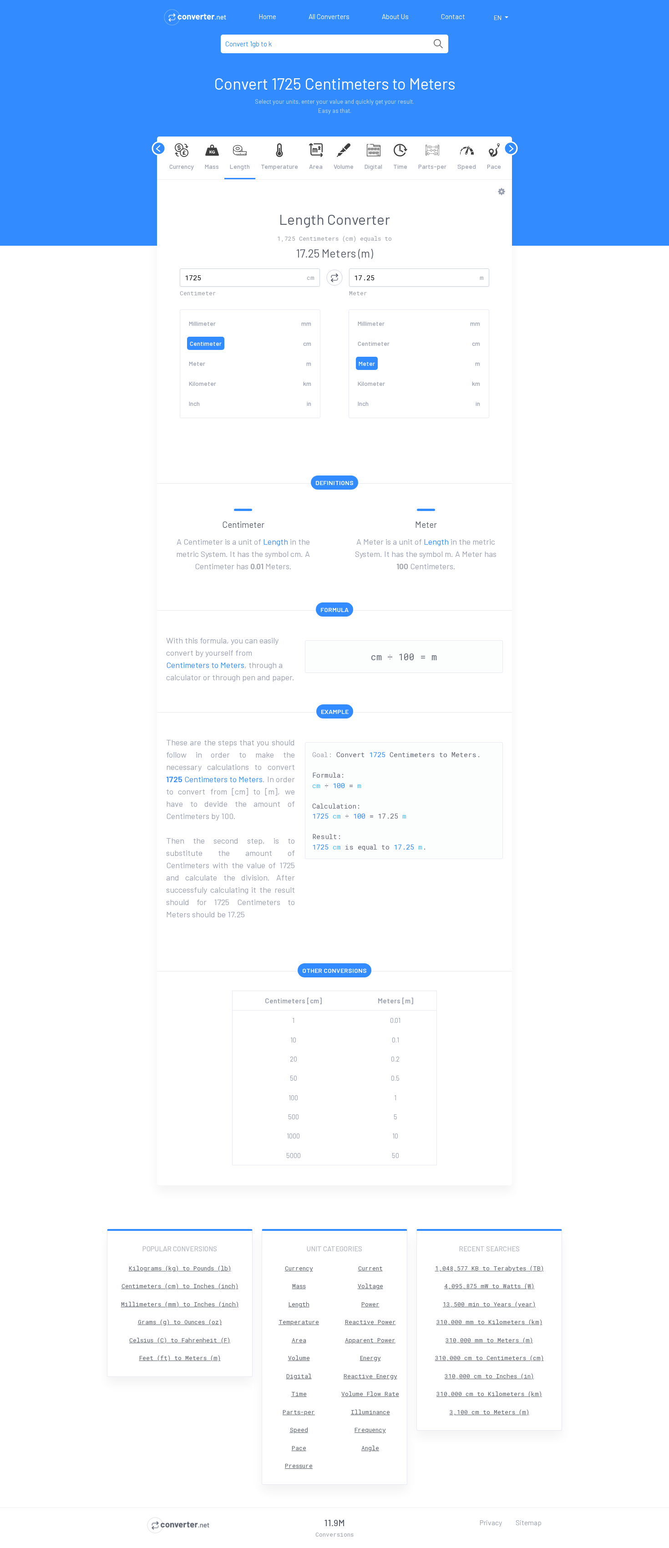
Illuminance (370, 1412)
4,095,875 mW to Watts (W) (489, 1286)
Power (370, 1304)
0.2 (395, 1059)
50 (293, 1078)
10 (293, 1040)
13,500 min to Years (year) (489, 1304)
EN (498, 17)
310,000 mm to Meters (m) (489, 1340)
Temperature (279, 166)
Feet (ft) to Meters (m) (180, 1358)
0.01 (395, 1020)
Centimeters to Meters (205, 665)
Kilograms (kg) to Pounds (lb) (180, 1268)
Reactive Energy (370, 1376)
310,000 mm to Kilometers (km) (489, 1322)
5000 (293, 1155)
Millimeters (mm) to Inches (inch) (180, 1304)
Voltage (370, 1286)
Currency (181, 166)
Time (400, 166)
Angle (370, 1448)
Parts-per (432, 166)
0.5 (395, 1078)
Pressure (299, 1466)
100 (293, 1097)
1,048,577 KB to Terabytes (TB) (489, 1268)
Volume (344, 166)
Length (240, 166)
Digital (373, 166)
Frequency (370, 1430)
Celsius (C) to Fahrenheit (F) (179, 1340)
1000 (293, 1136)
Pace (494, 166)
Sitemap (529, 1522)
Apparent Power (370, 1340)
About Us (395, 16)
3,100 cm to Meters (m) (489, 1412)
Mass (212, 166)
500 (293, 1117)
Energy (370, 1358)
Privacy (490, 1522)
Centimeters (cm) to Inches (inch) (180, 1286)
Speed (466, 166)
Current (370, 1268)
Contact (453, 16)
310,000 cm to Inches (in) (489, 1376)
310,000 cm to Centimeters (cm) (489, 1358)
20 (293, 1059)
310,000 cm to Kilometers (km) (489, 1394)
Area (316, 166)
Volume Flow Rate (370, 1394)
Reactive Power (370, 1322)
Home (267, 16)
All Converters (329, 16)
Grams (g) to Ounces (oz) (180, 1322)
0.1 (395, 1040)
